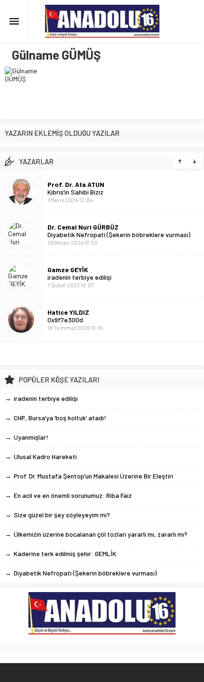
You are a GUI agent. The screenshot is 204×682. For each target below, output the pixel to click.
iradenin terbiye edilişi (79, 277)
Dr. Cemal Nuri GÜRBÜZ (83, 227)
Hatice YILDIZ (68, 312)
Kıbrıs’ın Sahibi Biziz (75, 192)
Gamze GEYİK (67, 270)
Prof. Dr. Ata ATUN (75, 184)
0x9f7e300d (65, 320)
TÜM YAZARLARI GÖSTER (102, 354)
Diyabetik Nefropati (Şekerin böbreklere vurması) (118, 234)
